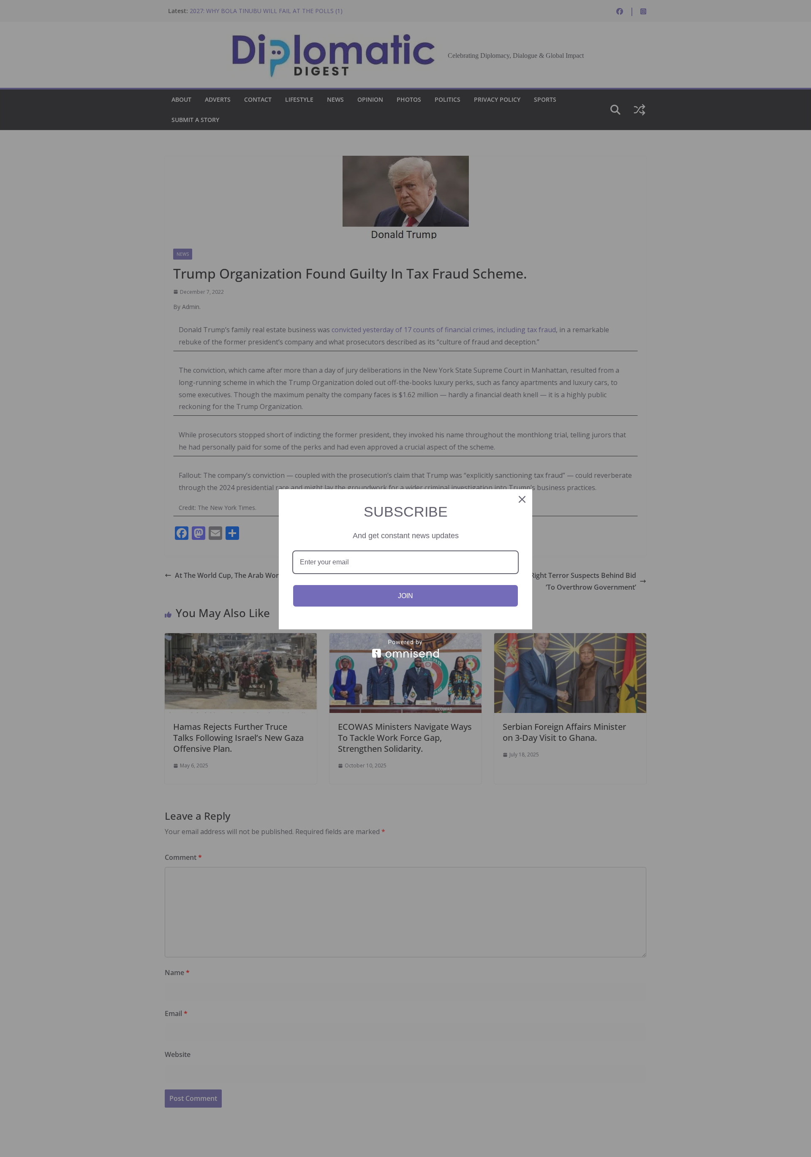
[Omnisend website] (405, 648)
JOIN (405, 595)
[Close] (522, 499)
